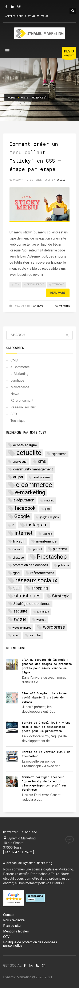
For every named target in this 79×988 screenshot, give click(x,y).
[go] (67, 335)
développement (35, 284)
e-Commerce (20, 367)
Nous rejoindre (14, 920)
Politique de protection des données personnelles (30, 944)
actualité (28, 452)
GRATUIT (69, 53)
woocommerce (21, 627)
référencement (42, 573)
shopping (39, 588)
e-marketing (30, 492)
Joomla (47, 533)
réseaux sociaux (36, 580)
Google (22, 516)
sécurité (20, 611)
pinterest (60, 549)
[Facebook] (6, 6)
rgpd (16, 573)
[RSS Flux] (37, 965)
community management (33, 469)
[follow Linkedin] (31, 965)
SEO (14, 414)
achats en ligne (25, 445)
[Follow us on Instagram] (43, 965)
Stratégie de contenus (31, 603)
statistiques (27, 596)
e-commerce (34, 485)
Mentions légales (16, 931)
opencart (37, 549)
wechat (41, 619)
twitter (20, 619)
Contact (8, 915)
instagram (37, 524)
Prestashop (52, 557)
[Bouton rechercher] (73, 11)
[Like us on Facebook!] (24, 965)
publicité (63, 565)
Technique (37, 305)
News (15, 394)
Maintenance (20, 387)
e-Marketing (19, 374)
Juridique (17, 380)
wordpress (54, 627)
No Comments (62, 306)
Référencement (22, 401)
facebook (25, 508)
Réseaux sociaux (23, 407)
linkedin (19, 541)
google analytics (49, 517)
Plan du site (12, 925)
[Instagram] (19, 6)
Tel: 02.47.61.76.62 (18, 852)
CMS (14, 360)
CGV (6, 937)
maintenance (46, 541)
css (17, 284)
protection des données (30, 565)
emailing (49, 500)
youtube (35, 635)
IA (13, 525)
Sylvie (60, 179)
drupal (18, 477)
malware (17, 549)
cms (42, 461)
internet (23, 533)
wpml (15, 635)
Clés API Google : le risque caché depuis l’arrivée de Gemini (44, 697)
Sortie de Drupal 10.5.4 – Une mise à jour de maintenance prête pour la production (46, 727)
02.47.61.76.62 (38, 16)
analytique (20, 462)
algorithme (59, 454)
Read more (57, 292)
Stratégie (61, 595)
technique (58, 284)
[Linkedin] (12, 6)
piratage (18, 557)
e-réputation (23, 500)
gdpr (47, 509)
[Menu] (7, 51)
